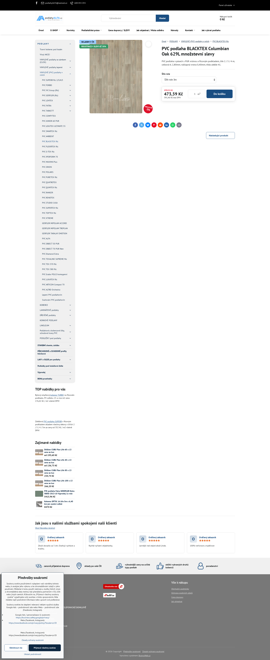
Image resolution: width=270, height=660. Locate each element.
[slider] (53, 540)
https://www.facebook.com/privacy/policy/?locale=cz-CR (33, 623)
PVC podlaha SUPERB (53, 421)
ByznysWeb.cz (144, 655)
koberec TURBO (57, 395)
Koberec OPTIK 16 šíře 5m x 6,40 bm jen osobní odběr (58, 502)
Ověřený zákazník (55, 537)
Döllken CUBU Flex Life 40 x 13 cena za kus (57, 461)
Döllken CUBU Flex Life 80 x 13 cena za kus (57, 471)
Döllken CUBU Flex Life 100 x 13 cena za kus (58, 481)
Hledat (162, 18)
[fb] (37, 3)
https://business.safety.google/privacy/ (32, 617)
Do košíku (219, 94)
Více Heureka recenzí (45, 528)
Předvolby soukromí (132, 651)
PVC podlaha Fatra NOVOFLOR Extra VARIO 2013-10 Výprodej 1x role (59, 492)
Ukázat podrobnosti (32, 654)
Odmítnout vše (15, 648)
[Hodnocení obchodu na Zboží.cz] (113, 588)
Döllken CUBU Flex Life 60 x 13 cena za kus (57, 450)
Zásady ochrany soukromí (153, 651)
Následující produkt (218, 135)
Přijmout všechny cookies (45, 648)
